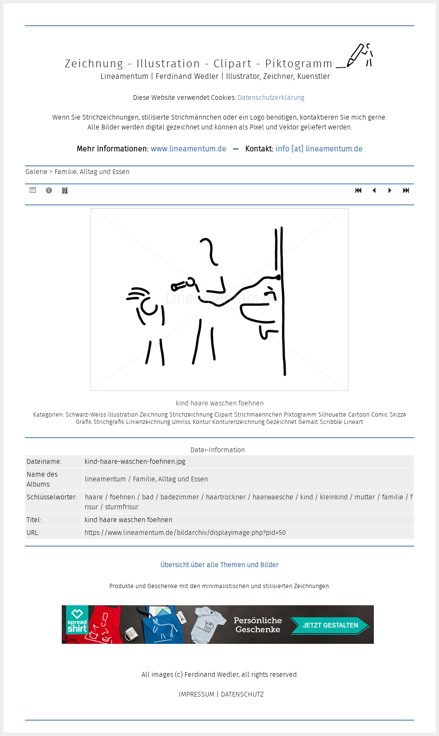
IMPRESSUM (196, 694)
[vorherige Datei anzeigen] (374, 192)
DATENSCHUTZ (242, 694)
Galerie (36, 172)
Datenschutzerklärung (271, 97)
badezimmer (179, 497)
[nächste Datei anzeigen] (390, 192)
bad (147, 497)
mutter (365, 497)
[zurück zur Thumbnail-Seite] (33, 192)
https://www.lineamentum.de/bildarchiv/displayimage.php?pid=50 (185, 533)
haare (94, 497)
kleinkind (334, 497)
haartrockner (226, 497)
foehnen (122, 497)
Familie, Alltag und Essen (91, 172)
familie (392, 497)
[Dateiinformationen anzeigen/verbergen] (49, 192)
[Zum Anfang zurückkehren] (358, 192)
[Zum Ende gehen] (406, 192)
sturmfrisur (121, 507)
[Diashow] (64, 192)
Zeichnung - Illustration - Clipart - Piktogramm (199, 63)
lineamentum (105, 479)
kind (306, 497)
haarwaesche (273, 497)
